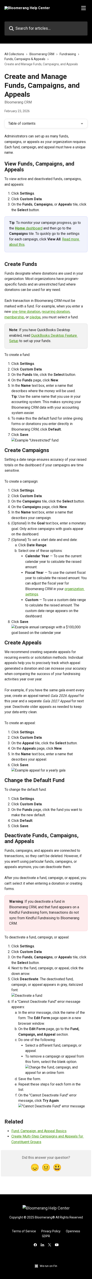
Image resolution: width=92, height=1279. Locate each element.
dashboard (33, 228)
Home (20, 228)
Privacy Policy (51, 1231)
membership (14, 317)
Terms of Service (24, 1231)
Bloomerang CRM (41, 54)
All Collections (14, 54)
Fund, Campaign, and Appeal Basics (39, 1131)
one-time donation (26, 311)
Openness (73, 1231)
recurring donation (56, 311)
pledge (35, 317)
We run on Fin (48, 1266)
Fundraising (68, 54)
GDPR (46, 1236)
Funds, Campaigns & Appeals (24, 59)
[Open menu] (83, 8)
